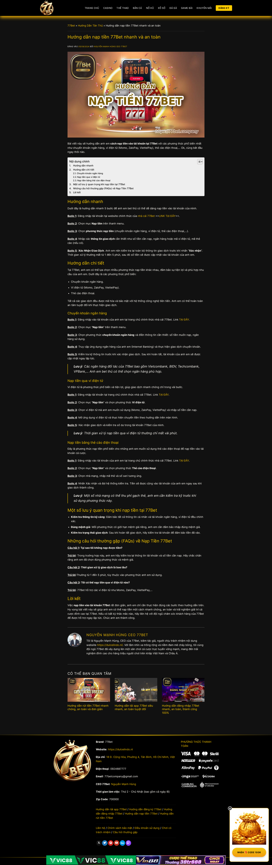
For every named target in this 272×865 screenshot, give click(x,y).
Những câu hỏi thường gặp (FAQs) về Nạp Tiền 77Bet (103, 188)
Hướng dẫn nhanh (83, 165)
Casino (108, 7)
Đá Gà (173, 7)
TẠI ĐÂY (184, 319)
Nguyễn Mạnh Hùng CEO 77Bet (110, 46)
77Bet (71, 25)
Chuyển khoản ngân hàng (90, 173)
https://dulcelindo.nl (120, 749)
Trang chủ (92, 7)
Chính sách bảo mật (120, 828)
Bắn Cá (137, 7)
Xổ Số (161, 7)
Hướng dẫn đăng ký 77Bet (145, 809)
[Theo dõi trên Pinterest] (110, 843)
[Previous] (72, 694)
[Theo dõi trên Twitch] (128, 843)
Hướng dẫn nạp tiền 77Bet (141, 813)
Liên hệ (100, 828)
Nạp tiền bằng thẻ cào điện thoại (93, 180)
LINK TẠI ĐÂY (167, 216)
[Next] (200, 694)
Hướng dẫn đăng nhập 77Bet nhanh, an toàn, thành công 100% (180, 709)
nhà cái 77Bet (146, 216)
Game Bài (187, 7)
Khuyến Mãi (204, 7)
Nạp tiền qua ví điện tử (88, 177)
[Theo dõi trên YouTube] (116, 843)
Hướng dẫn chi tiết (83, 169)
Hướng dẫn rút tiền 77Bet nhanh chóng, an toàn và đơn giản (88, 707)
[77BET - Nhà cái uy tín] (57, 8)
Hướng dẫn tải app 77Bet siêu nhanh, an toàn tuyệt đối (134, 707)
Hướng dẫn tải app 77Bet (111, 809)
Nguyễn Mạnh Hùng (123, 784)
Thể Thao (122, 7)
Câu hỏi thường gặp (125, 832)
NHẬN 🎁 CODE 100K (249, 852)
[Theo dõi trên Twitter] (104, 843)
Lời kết (77, 192)
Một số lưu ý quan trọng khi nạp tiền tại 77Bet (99, 184)
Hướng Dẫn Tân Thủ (90, 25)
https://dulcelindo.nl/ (110, 645)
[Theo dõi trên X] (99, 843)
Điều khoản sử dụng (147, 828)
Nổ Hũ (150, 7)
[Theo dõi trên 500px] (122, 843)
